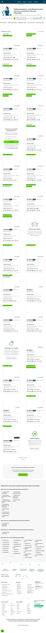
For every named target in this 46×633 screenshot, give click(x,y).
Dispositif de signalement (32, 620)
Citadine (19, 584)
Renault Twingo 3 (28, 545)
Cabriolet (29, 586)
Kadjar (28, 608)
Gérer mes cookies (13, 620)
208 (18, 603)
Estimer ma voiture (35, 448)
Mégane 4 (29, 610)
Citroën (3, 607)
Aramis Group (5, 595)
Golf (28, 607)
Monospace (19, 591)
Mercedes (13, 611)
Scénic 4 (29, 611)
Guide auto (29, 589)
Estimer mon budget (11, 358)
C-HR (28, 603)
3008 (18, 608)
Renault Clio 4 (27, 543)
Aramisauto (3, 4)
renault (15, 4)
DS (11, 614)
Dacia (3, 610)
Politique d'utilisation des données (32, 619)
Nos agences (4, 586)
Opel (3, 608)
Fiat (12, 603)
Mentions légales (20, 619)
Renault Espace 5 (28, 557)
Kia (11, 607)
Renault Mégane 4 (17, 540)
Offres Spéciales (30, 587)
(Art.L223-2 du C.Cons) (13, 148)
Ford (12, 608)
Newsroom (4, 592)
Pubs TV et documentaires (7, 593)
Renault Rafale (6, 552)
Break (18, 590)
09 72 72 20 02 (5, 576)
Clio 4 (28, 605)
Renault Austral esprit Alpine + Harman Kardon (6, 501)
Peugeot (4, 605)
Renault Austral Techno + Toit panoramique (16, 496)
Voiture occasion (10, 4)
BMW (12, 610)
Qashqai (29, 613)
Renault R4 (16, 551)
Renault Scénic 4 (17, 553)
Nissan (3, 614)
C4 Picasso (19, 611)
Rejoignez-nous (5, 587)
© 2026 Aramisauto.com (23, 625)
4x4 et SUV (29, 584)
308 (18, 607)
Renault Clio (38, 552)
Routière (19, 588)
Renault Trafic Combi (40, 546)
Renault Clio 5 (5, 540)
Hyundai (12, 605)
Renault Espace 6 (17, 544)
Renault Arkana (6, 546)
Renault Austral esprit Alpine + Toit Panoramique (5, 505)
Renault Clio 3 (38, 548)
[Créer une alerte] (2, 630)
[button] (24, 18)
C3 (17, 610)
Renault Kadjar (6, 548)
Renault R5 (16, 542)
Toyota (12, 613)
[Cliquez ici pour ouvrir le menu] (44, 2)
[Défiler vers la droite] (30, 18)
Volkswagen (4, 611)
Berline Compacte (19, 586)
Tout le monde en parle (7, 590)
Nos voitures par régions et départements (30, 591)
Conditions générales (11, 619)
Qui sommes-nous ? (6, 584)
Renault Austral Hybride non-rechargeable (5, 524)
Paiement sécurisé (22, 620)
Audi (3, 613)
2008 (18, 605)
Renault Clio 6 (5, 550)
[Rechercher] (15, 18)
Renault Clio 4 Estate (40, 550)
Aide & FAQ (4, 589)
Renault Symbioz (6, 544)
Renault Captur (6, 542)
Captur (18, 613)
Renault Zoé (16, 549)
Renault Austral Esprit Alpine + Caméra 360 (6, 496)
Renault (3, 603)
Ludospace (19, 593)
